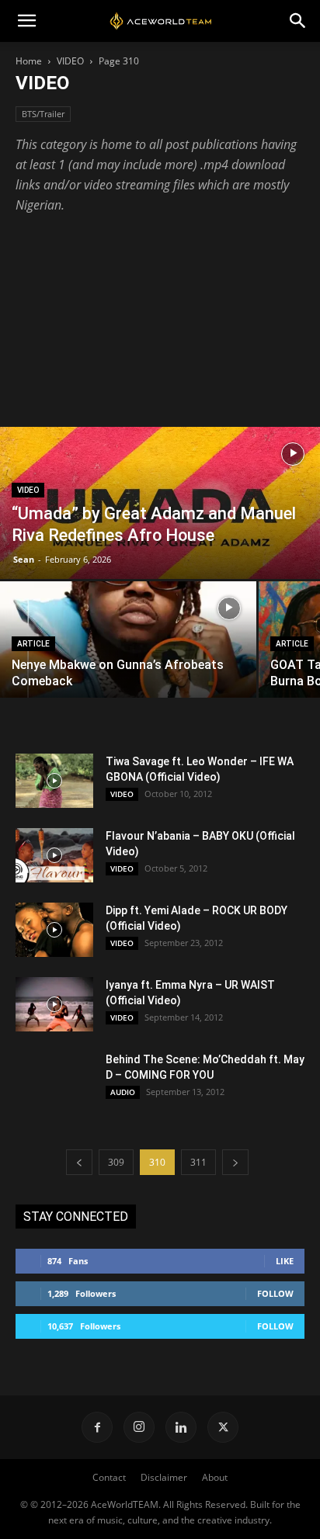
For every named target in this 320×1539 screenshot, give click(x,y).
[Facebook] (97, 1427)
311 (198, 1162)
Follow (275, 1293)
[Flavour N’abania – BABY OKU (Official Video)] (54, 855)
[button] (26, 21)
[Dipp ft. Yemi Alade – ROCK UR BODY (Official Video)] (54, 930)
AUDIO (122, 1092)
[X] (222, 1427)
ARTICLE (33, 644)
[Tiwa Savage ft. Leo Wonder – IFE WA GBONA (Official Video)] (54, 781)
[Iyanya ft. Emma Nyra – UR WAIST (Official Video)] (54, 1004)
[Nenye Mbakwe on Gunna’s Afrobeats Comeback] (128, 660)
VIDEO (70, 61)
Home (29, 61)
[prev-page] (79, 1162)
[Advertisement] (160, 313)
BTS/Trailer (43, 114)
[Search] (298, 21)
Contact (109, 1477)
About (215, 1477)
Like (285, 1261)
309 (116, 1162)
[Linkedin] (181, 1427)
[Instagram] (139, 1427)
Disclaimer (164, 1477)
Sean (23, 559)
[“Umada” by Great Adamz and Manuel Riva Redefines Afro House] (160, 526)
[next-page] (235, 1162)
